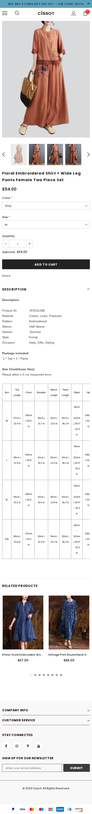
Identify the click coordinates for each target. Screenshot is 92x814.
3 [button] (40, 675)
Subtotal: (8, 252)
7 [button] (57, 675)
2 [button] (35, 675)
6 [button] (52, 675)
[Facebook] (6, 746)
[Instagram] (17, 746)
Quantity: (8, 236)
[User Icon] (73, 13)
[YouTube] (39, 746)
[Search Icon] (17, 13)
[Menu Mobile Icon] (4, 13)
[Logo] (46, 13)
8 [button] (61, 675)
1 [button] (31, 675)
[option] (46, 79)
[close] (88, 4)
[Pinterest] (28, 746)
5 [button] (48, 675)
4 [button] (44, 675)
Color (7, 198)
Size (6, 217)
